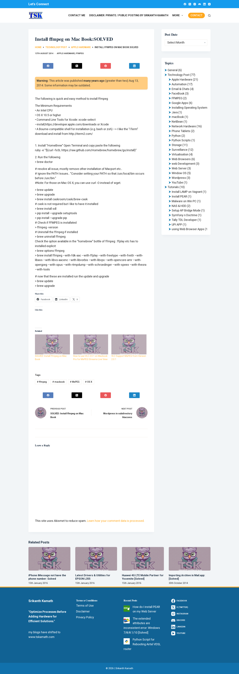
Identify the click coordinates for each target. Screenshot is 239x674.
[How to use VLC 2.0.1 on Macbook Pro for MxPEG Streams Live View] (90, 344)
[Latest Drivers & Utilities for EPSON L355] (96, 559)
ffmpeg (42, 382)
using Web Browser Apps (188, 229)
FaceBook (178, 93)
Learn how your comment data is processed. (115, 520)
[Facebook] (185, 4)
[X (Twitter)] (190, 4)
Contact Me (76, 15)
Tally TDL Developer (184, 220)
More (176, 15)
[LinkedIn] (204, 4)
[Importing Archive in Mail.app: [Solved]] (190, 559)
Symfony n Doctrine (184, 215)
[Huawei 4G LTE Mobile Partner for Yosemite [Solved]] (143, 559)
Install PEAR (179, 196)
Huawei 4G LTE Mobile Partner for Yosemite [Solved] (143, 577)
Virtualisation (180, 154)
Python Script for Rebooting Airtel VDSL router (142, 644)
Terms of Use (85, 605)
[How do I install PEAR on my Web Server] (127, 608)
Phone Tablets (181, 131)
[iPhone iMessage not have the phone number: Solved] (49, 559)
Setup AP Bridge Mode (186, 210)
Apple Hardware (66, 53)
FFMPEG (80, 53)
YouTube (177, 182)
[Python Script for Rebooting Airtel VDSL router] (127, 641)
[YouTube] (209, 4)
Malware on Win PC (184, 201)
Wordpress (179, 177)
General (173, 70)
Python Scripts (181, 140)
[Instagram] (194, 4)
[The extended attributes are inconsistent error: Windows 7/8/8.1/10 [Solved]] (127, 620)
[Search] (209, 15)
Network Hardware (184, 126)
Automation (179, 84)
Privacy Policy (85, 617)
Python (176, 135)
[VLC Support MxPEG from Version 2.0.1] (128, 344)
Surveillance (179, 149)
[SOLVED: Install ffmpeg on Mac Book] (52, 344)
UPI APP (177, 224)
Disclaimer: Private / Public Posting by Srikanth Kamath (128, 15)
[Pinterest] (106, 66)
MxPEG (75, 382)
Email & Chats (180, 89)
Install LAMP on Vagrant (187, 191)
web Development (183, 163)
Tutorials (173, 187)
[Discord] (199, 4)
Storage (177, 145)
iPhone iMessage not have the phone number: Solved (47, 577)
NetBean (177, 121)
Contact (196, 15)
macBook (178, 117)
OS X (88, 382)
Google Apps (180, 103)
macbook (58, 382)
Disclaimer (83, 611)
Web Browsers (181, 159)
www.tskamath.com (41, 637)
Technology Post (178, 74)
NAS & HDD (179, 206)
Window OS (179, 173)
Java (175, 112)
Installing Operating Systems (190, 107)
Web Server (179, 168)
